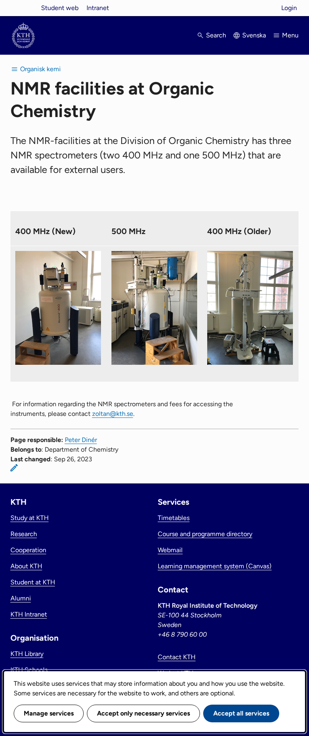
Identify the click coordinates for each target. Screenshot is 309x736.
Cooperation (28, 550)
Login (289, 8)
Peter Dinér (81, 440)
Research (23, 534)
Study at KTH (29, 518)
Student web (59, 8)
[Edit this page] (14, 467)
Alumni (20, 598)
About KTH (26, 566)
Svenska (254, 35)
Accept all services (241, 713)
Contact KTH (177, 657)
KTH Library (26, 654)
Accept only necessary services (143, 713)
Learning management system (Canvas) (215, 566)
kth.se (23, 8)
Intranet (98, 8)
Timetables (174, 518)
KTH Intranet (28, 614)
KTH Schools (28, 670)
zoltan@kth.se (112, 413)
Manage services (49, 713)
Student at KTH (32, 582)
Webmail (170, 550)
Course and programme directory (205, 534)
